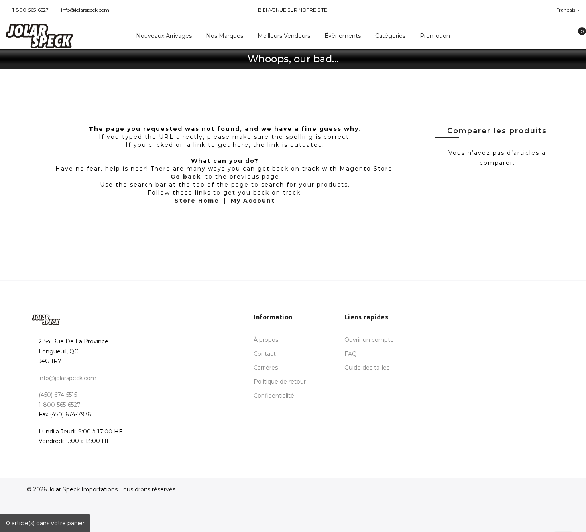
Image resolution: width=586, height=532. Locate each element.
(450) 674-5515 (58, 394)
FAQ (350, 353)
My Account (253, 200)
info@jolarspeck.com (85, 10)
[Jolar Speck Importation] (49, 36)
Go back (186, 176)
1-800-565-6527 (30, 10)
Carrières (266, 367)
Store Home (197, 200)
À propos (266, 339)
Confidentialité (274, 395)
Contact (265, 353)
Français (566, 10)
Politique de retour (280, 381)
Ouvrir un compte (369, 339)
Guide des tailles (366, 367)
